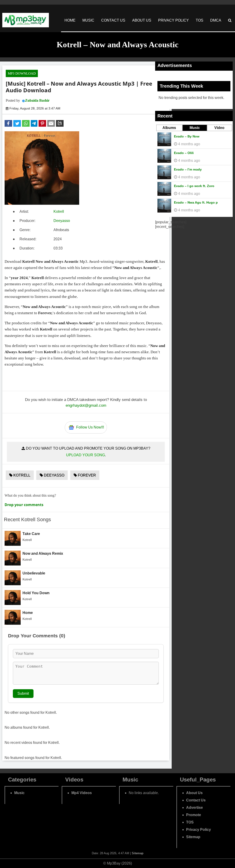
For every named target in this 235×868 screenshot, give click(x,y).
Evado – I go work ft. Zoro (194, 186)
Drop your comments (24, 504)
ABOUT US (141, 20)
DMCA (215, 20)
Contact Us (196, 800)
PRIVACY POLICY (173, 20)
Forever (86, 475)
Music (195, 128)
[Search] (230, 20)
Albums (169, 128)
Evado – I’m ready (188, 169)
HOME (70, 20)
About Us (194, 793)
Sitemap (193, 837)
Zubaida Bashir (37, 100)
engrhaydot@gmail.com (86, 405)
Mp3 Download (22, 73)
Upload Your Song (85, 455)
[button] (8, 123)
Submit (23, 693)
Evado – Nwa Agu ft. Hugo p (196, 202)
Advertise (194, 807)
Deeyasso (61, 221)
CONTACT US (113, 20)
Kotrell (58, 211)
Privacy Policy (198, 830)
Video (219, 128)
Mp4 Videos (81, 793)
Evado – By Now (186, 136)
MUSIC (88, 20)
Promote (193, 815)
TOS (199, 20)
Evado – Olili (184, 153)
